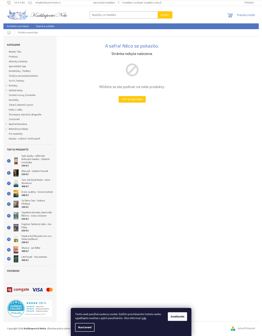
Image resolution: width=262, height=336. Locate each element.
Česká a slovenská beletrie (23, 76)
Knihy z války (16, 110)
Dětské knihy (16, 90)
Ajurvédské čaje (17, 66)
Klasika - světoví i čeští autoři (24, 139)
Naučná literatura (18, 124)
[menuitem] (17, 26)
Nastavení (84, 327)
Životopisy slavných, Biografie (25, 114)
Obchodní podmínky (104, 2)
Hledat (165, 14)
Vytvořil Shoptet (246, 328)
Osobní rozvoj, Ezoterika (22, 95)
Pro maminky (16, 134)
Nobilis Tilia (15, 52)
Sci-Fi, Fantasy (16, 81)
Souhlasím (177, 317)
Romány (13, 85)
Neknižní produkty (18, 129)
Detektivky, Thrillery (20, 71)
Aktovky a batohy (18, 61)
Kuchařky (14, 100)
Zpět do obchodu (132, 99)
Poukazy (13, 56)
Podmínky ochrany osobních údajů (142, 2)
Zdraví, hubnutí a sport (21, 105)
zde (144, 318)
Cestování (14, 119)
